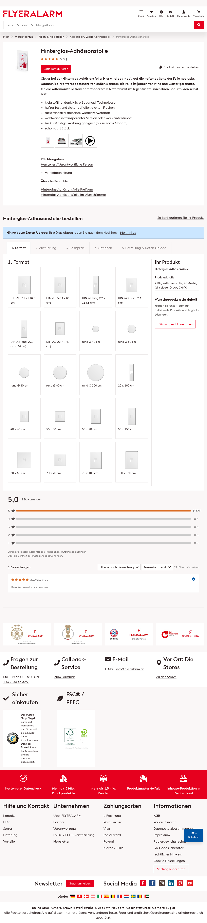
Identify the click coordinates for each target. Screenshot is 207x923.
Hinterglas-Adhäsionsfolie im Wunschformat (73, 195)
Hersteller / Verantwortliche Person (67, 164)
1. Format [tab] (18, 248)
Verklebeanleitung (58, 173)
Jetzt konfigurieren (56, 69)
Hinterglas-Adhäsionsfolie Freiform (67, 189)
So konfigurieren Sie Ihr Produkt (180, 218)
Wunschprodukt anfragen (175, 324)
